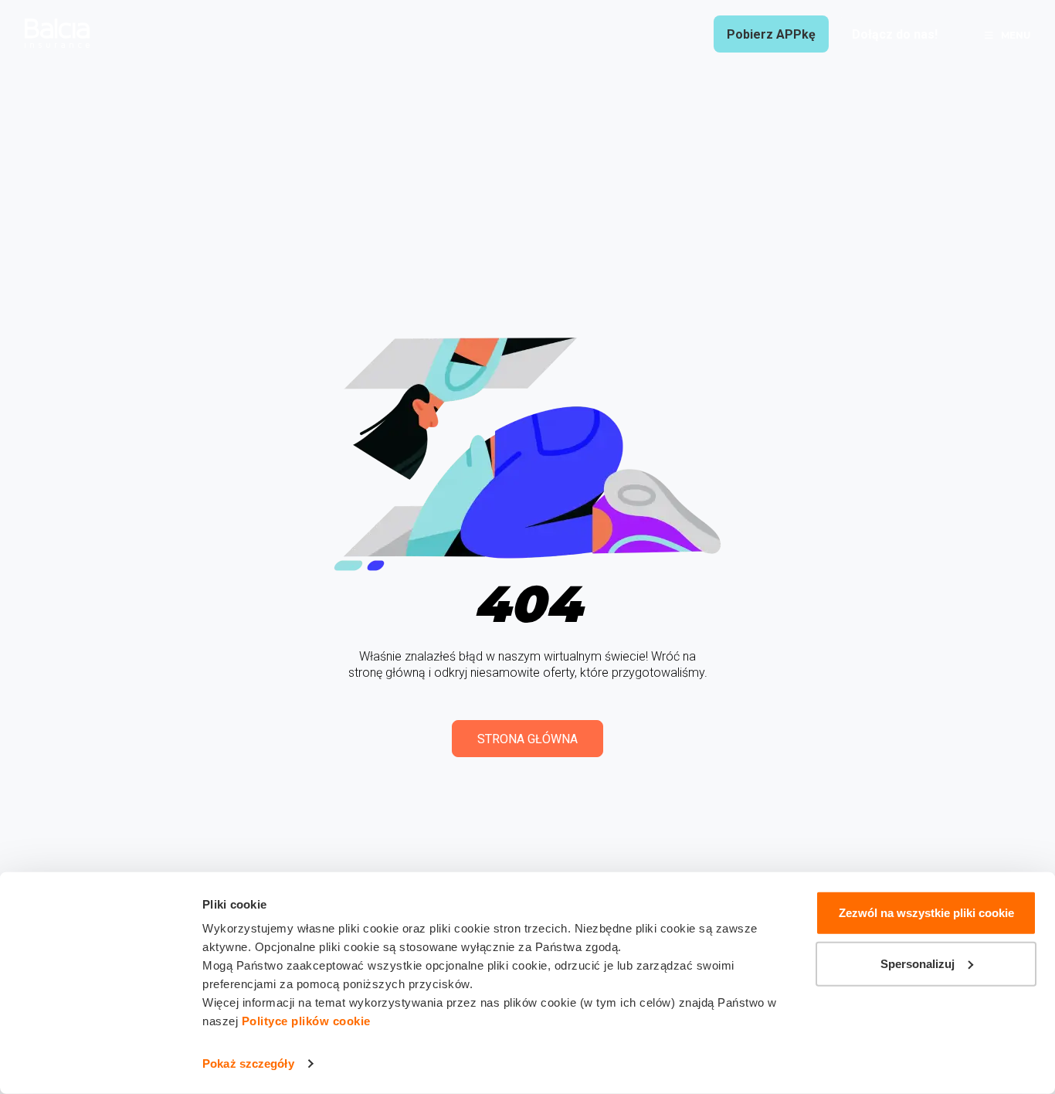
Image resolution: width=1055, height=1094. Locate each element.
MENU (1015, 35)
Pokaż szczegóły (248, 1063)
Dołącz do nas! (895, 34)
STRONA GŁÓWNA (527, 739)
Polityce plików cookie (306, 1021)
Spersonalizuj (917, 963)
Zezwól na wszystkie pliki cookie (926, 912)
